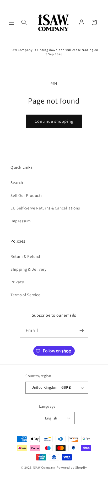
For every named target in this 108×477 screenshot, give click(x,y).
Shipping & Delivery (28, 269)
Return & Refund (25, 256)
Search (16, 182)
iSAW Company (44, 467)
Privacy (17, 281)
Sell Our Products (26, 195)
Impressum (20, 220)
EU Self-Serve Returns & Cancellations (45, 208)
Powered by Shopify (72, 467)
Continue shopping (54, 121)
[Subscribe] (81, 330)
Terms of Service (25, 294)
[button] (11, 22)
